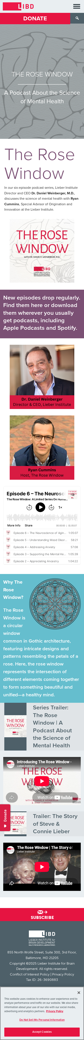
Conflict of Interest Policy (30, 974)
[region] (42, 1013)
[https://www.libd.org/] (18, 6)
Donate (35, 18)
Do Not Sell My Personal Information (42, 1020)
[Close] (79, 992)
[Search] (77, 18)
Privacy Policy (63, 974)
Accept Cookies (42, 1032)
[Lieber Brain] (42, 939)
